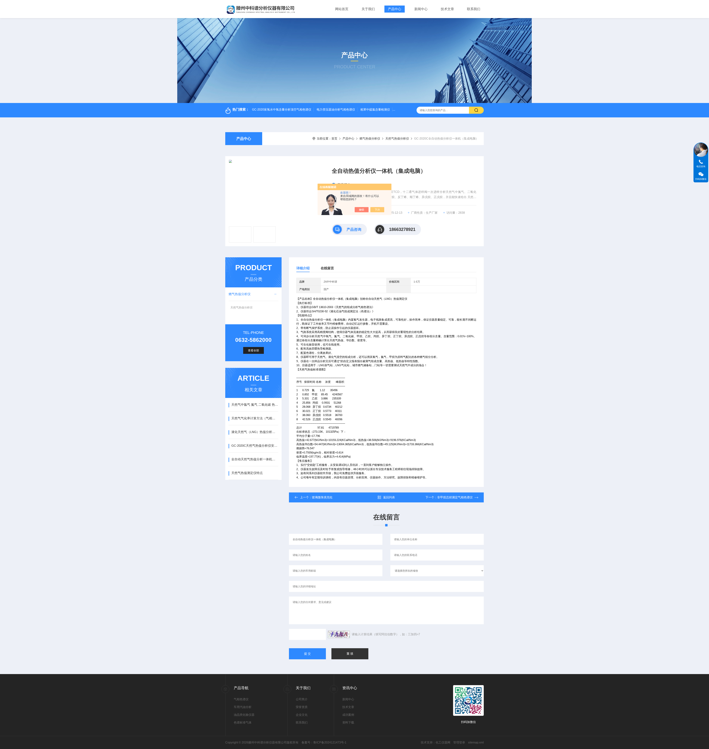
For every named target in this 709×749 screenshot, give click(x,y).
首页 (334, 138)
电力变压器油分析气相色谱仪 (336, 109)
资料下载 (348, 722)
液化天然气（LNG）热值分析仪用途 (254, 432)
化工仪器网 (443, 742)
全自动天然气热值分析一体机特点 (254, 459)
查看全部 (253, 350)
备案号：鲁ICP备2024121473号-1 (324, 742)
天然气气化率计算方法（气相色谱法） (254, 418)
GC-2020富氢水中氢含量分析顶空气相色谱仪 (281, 109)
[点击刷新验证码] (339, 634)
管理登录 (459, 742)
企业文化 (302, 714)
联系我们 (473, 9)
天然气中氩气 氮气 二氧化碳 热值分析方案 (254, 404)
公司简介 (302, 699)
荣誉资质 (302, 707)
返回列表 (389, 497)
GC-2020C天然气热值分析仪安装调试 (254, 445)
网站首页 (341, 9)
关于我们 (368, 9)
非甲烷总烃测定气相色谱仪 (455, 497)
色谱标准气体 (242, 722)
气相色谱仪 (241, 699)
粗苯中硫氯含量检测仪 (375, 109)
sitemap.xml (476, 742)
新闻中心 (421, 9)
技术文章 (447, 9)
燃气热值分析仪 (369, 138)
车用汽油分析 (242, 707)
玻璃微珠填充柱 (322, 497)
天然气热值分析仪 (397, 138)
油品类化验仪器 (244, 714)
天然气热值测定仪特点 (247, 473)
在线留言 (327, 268)
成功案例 (348, 714)
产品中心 (394, 9)
